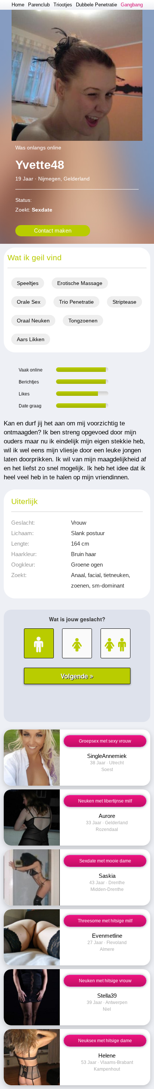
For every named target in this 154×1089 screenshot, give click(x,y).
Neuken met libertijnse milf (105, 801)
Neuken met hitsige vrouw (105, 980)
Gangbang (132, 4)
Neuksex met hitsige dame (105, 1040)
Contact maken (52, 230)
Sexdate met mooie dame (105, 861)
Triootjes (62, 4)
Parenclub (39, 4)
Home (18, 4)
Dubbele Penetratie (96, 4)
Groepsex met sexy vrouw (105, 741)
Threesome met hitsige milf (105, 920)
